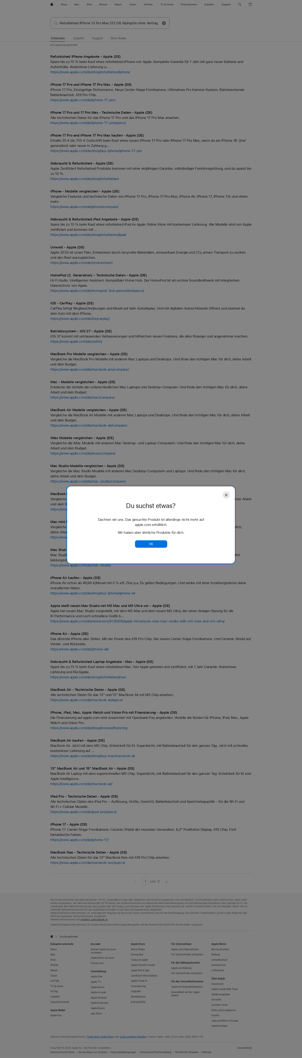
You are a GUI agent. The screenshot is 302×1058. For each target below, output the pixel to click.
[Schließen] (226, 495)
